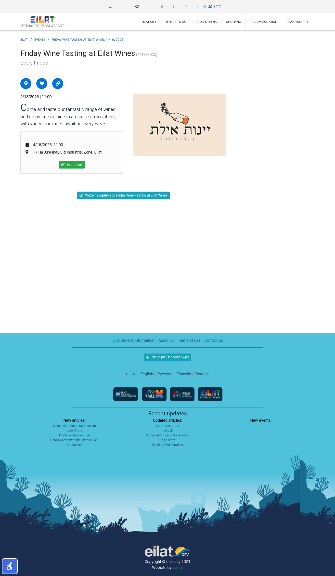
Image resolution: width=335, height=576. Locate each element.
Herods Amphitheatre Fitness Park (74, 440)
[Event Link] (58, 83)
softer (178, 567)
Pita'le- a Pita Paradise (74, 435)
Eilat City (149, 22)
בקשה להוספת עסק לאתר (170, 357)
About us (166, 340)
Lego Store (74, 430)
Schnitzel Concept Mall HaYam (74, 426)
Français (184, 374)
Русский (164, 374)
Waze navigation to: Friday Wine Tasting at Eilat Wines (126, 195)
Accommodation (263, 22)
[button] (9, 566)
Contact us (214, 340)
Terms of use (189, 340)
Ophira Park (74, 444)
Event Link (75, 165)
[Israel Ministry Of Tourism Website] (183, 394)
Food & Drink (206, 22)
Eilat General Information (133, 340)
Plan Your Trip (298, 22)
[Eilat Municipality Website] (155, 394)
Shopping (233, 22)
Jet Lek (168, 430)
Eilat (24, 39)
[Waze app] (26, 83)
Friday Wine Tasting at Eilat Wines (88, 39)
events (39, 39)
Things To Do (176, 22)
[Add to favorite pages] (42, 83)
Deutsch (202, 374)
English (147, 374)
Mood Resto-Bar (167, 426)
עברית (131, 374)
